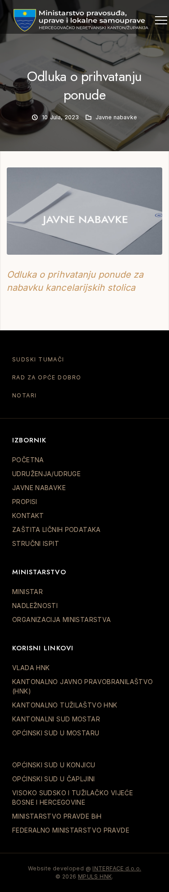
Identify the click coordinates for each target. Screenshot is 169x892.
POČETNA (28, 460)
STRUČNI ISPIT (35, 543)
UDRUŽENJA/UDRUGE (46, 474)
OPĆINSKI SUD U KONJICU (53, 765)
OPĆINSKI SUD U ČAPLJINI (53, 779)
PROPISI (24, 501)
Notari (24, 395)
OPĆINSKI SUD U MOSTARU (55, 733)
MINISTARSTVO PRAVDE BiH (57, 816)
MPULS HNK (95, 876)
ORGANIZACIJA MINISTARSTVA (61, 619)
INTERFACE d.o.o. (116, 868)
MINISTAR (27, 591)
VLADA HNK (31, 667)
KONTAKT (28, 515)
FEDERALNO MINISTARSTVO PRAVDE (70, 830)
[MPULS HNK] (81, 20)
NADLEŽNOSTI (35, 605)
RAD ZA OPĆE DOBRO (46, 377)
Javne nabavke (116, 117)
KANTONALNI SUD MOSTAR (56, 719)
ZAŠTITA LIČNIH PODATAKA (56, 529)
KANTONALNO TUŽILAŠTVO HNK (64, 705)
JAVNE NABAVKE (39, 487)
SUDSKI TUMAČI (38, 359)
